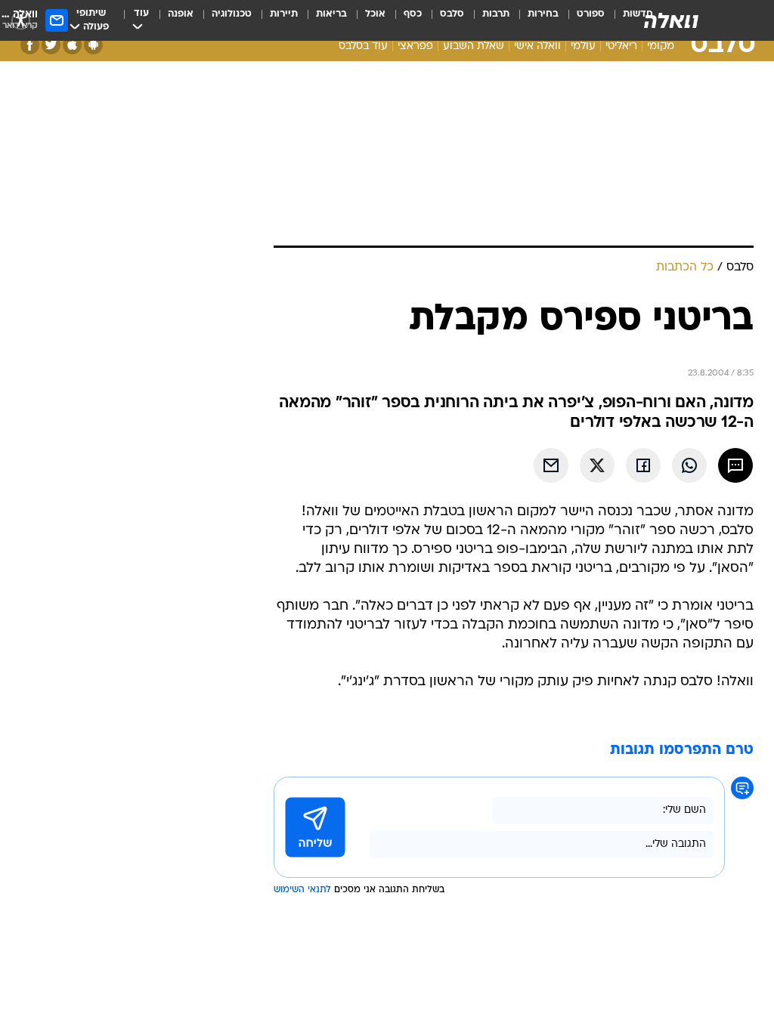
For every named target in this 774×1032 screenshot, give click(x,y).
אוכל (375, 14)
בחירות (543, 14)
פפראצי (415, 46)
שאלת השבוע (473, 46)
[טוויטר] (51, 45)
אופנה (181, 14)
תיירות (284, 14)
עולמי (583, 46)
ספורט (591, 14)
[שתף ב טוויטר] (597, 465)
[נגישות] (20, 20)
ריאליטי (621, 46)
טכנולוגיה (232, 14)
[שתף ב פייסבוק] (643, 465)
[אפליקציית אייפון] (72, 45)
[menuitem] (582, 20)
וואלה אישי (537, 46)
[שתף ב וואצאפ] (689, 465)
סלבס (452, 14)
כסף (413, 14)
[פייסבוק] (29, 45)
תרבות (495, 14)
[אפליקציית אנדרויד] (93, 45)
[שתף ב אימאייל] (551, 465)
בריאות (331, 14)
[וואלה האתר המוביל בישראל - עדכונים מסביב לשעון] (671, 20)
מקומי (660, 46)
